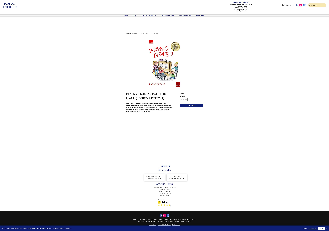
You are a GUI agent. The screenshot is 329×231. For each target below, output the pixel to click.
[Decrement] (181, 99)
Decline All (313, 228)
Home (128, 34)
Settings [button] (305, 228)
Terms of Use (152, 225)
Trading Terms (176, 225)
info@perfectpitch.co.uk (176, 178)
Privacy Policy (67, 228)
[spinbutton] (183, 99)
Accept (321, 228)
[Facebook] (297, 5)
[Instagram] (300, 5)
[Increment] (186, 99)
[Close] (327, 228)
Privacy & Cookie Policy (164, 225)
